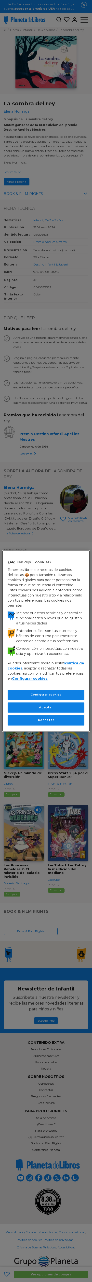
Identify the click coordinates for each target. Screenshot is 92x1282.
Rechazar (46, 720)
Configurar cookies (46, 694)
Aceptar (46, 707)
